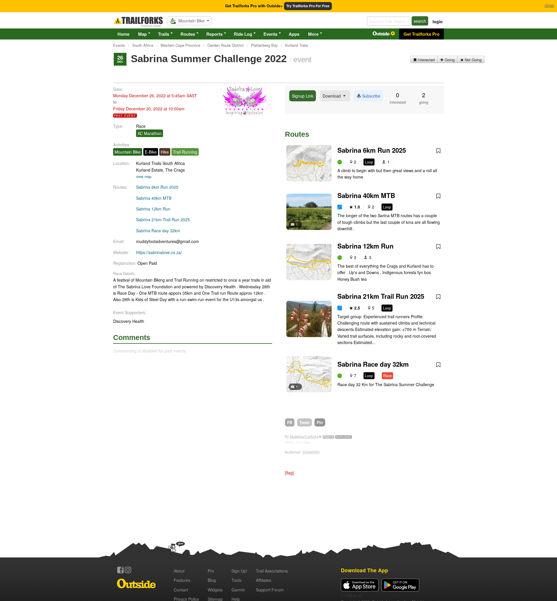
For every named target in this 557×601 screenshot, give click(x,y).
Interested (426, 59)
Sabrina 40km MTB (153, 198)
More (313, 34)
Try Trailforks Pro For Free (308, 5)
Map (142, 34)
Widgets (215, 590)
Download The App (364, 570)
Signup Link (302, 96)
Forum (270, 590)
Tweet (304, 422)
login (438, 21)
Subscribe (370, 96)
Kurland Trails (148, 163)
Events (270, 34)
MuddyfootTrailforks (304, 436)
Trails (163, 34)
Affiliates (263, 580)
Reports (214, 34)
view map (143, 176)
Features (182, 580)
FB (289, 422)
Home (123, 34)
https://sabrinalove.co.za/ (159, 252)
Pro (211, 571)
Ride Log (243, 34)
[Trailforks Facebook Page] (120, 570)
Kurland (343, 437)
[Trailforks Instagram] (128, 570)
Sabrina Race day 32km (158, 230)
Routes (187, 34)
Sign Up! (239, 571)
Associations (272, 571)
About (179, 571)
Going (449, 59)
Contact (181, 590)
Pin (320, 422)
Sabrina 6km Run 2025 (157, 187)
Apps (294, 34)
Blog (212, 580)
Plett (328, 437)
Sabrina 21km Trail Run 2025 (163, 219)
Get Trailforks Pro (422, 34)
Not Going (473, 59)
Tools (236, 580)
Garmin (238, 590)
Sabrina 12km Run (153, 209)
